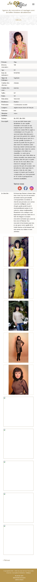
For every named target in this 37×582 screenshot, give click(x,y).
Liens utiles (19, 579)
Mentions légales (19, 577)
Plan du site (19, 575)
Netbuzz (28, 573)
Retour (7, 560)
